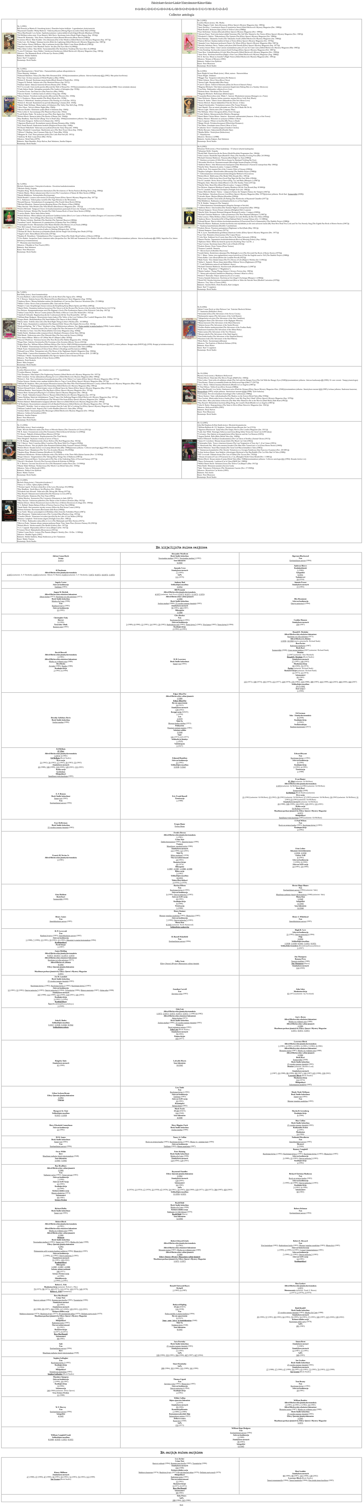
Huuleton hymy (46, 1314)
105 (176, 1038)
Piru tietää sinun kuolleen (318, 1480)
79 (35, 1289)
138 (323, 1073)
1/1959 (283, 641)
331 (181, 1368)
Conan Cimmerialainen (309, 1250)
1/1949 (300, 899)
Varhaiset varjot (94, 119)
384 (215, 1190)
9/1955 (70, 1439)
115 (172, 851)
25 (270, 797)
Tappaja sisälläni (297, 961)
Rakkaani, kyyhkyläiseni (177, 1212)
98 (296, 1073)
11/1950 (176, 1194)
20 (159, 624)
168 (254, 682)
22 (17, 990)
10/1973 (105, 575)
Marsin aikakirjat (58, 1193)
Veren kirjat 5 (191, 624)
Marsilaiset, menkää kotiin (177, 846)
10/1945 (179, 1065)
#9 (322, 380)
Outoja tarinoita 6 (297, 603)
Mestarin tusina (285, 1051)
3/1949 (179, 732)
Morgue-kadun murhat (177, 723)
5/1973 (185, 1014)
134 (67, 995)
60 (275, 1317)
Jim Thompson (297, 963)
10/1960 (290, 641)
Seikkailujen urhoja (61, 1027)
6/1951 (300, 575)
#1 (110, 87)
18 (177, 864)
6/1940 (64, 1025)
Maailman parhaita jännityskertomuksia (291, 894)
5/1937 (51, 1025)
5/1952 (179, 587)
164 (176, 1113)
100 (181, 608)
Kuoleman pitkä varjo (297, 1322)
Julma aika (104, 990)
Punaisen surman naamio (176, 728)
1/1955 (64, 1439)
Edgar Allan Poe (179, 701)
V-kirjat (61, 1100)
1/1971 (61, 974)
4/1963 (61, 969)
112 (48, 995)
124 (297, 968)
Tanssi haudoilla (295, 1480)
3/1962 (179, 1176)
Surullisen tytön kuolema (58, 776)
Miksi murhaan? (177, 855)
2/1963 (300, 1418)
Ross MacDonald (60, 1334)
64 (177, 1185)
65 (301, 1369)
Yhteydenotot (188, 2)
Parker (291, 668)
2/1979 (179, 719)
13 (42, 940)
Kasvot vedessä (39, 1300)
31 (357, 797)
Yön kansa (207, 624)
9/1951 (313, 943)
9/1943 (300, 943)
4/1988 (189, 869)
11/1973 (194, 594)
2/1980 (179, 599)
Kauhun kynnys (58, 606)
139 (176, 710)
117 (61, 1309)
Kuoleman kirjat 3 (78, 986)
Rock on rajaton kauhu (287, 825)
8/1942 (70, 1025)
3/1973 (61, 560)
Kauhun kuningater (297, 727)
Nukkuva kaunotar (26, 1314)
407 (186, 1355)
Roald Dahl (176, 1214)
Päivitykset (157, 2)
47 (161, 1190)
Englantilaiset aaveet (298, 560)
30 (66, 763)
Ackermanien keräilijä (297, 1084)
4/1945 (61, 1416)
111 (176, 577)
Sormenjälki (292, 194)
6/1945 (179, 563)
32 (153, 1190)
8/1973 (187, 594)
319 (302, 682)
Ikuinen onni (58, 627)
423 (330, 682)
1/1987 (170, 869)
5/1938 (57, 1025)
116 (57, 767)
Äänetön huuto (187, 842)
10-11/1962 (300, 686)
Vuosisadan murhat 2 (188, 558)
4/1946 (179, 1118)
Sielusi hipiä (177, 1106)
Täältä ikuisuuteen (168, 842)
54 (170, 1190)
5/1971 (307, 1031)
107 (39, 995)
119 (196, 1190)
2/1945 (57, 1161)
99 (43, 1309)
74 (178, 1190)
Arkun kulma (45, 597)
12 (142, 624)
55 (53, 1260)
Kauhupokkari (61, 942)
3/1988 (179, 612)
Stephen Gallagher (55, 1374)
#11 (282, 459)
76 (302, 666)
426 (225, 1190)
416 (321, 682)
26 (49, 763)
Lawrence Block (294, 1075)
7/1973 (91, 575)
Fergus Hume (180, 826)
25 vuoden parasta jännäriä (185, 603)
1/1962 (61, 1246)
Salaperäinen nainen (177, 1416)
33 (75, 763)
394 (176, 1355)
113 (61, 1289)
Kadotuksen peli (173, 624)
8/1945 (169, 925)
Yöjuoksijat (69, 990)
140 (301, 661)
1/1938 (287, 943)
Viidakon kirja (176, 1325)
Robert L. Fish (56, 1291)
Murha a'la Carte (58, 601)
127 (181, 851)
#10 (320, 389)
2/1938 (294, 943)
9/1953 (57, 1115)
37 (276, 1369)
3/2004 (300, 939)
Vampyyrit (177, 664)
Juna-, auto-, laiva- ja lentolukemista (177, 1320)
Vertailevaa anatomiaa (58, 1372)
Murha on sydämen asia (58, 661)
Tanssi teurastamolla (275, 1480)
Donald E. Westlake (295, 657)
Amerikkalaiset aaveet (58, 921)
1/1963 (61, 1098)
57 (293, 661)
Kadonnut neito (58, 1323)
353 (167, 1355)
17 (144, 1190)
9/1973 (98, 575)
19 (302, 867)
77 (177, 572)
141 (172, 737)
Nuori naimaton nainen (177, 1027)
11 (293, 673)
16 (298, 579)
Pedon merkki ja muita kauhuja (91, 326)
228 (283, 682)
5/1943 (183, 767)
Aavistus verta (176, 994)
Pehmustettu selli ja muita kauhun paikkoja (50, 1251)
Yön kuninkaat (266, 1245)
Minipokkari (202, 391)
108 (48, 767)
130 (206, 1190)
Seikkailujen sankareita (179, 927)
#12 (101, 448)
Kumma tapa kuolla (59, 1300)
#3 (108, 344)
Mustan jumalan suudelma (169, 916)
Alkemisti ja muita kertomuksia (78, 940)
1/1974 (112, 575)
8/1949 (51, 1439)
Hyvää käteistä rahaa (67, 1314)
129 (67, 767)
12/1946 (300, 908)
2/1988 (183, 869)
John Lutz (174, 1029)
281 (297, 1326)
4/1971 (300, 813)
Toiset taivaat (67, 1175)
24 (177, 860)
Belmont (60, 1237)
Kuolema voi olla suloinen (66, 597)
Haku (209, 2)
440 (340, 682)
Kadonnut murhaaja (297, 646)
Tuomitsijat (77, 1300)
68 (58, 1339)
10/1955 (179, 878)
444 (349, 682)
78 (172, 608)
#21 (102, 75)
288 (162, 1368)
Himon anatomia (87, 990)
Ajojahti (52, 666)
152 (176, 1425)
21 (58, 610)
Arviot (168, 2)
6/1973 (65, 575)
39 (258, 1317)
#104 (244, 391)
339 (157, 1355)
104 (187, 1190)
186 (58, 1271)
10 (291, 1183)
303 (172, 1368)
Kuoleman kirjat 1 (177, 620)
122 (58, 995)
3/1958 (303, 853)
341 (191, 1368)
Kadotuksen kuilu (286, 1245)
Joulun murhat (163, 603)
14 (151, 624)
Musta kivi (190, 916)
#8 (154, 238)
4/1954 (57, 1439)
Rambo (64, 666)
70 (292, 1317)
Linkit (176, 2)
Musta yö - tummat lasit (199, 1142)
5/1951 (307, 943)
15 (302, 673)
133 (80, 1309)
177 (181, 737)
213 (273, 682)
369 (297, 1355)
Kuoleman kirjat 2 (310, 825)
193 (264, 682)
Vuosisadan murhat (165, 558)
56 (293, 1369)
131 (76, 767)
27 (58, 763)
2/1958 (297, 853)
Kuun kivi (177, 1421)
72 (310, 1369)
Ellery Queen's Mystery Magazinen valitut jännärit (179, 963)
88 (287, 1073)
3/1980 (300, 1055)
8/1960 (61, 965)
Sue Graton (294, 1372)
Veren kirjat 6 (222, 624)
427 (195, 1355)
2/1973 (9, 575)
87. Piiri (61, 751)
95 (288, 994)
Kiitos (201, 2)
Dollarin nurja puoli (89, 1314)
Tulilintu (58, 587)
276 (292, 682)
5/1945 (64, 1161)
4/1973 (158, 594)
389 (311, 682)
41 (58, 1065)
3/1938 (176, 767)
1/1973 (159, 1014)
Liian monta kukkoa (296, 650)
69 (293, 666)
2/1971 (183, 1261)
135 (245, 682)
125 (327, 1317)
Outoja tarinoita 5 (180, 894)
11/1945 (300, 904)
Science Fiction (61, 1200)
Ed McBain (55, 758)
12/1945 (179, 1219)
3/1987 (176, 869)
